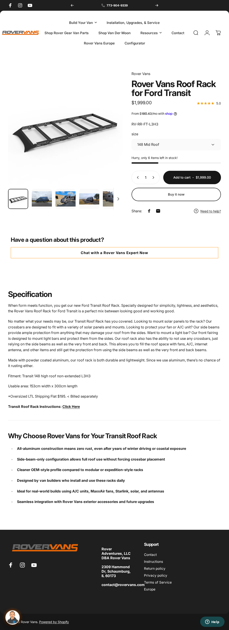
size (134, 134)
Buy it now (176, 194)
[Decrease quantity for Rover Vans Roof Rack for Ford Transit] (137, 177)
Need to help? (210, 211)
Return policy (154, 568)
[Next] (157, 5)
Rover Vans (140, 73)
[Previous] (72, 5)
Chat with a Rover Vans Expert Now (114, 252)
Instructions (153, 561)
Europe (149, 589)
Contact (150, 555)
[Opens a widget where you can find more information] (212, 622)
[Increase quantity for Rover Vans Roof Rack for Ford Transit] (154, 177)
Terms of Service (158, 582)
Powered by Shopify (54, 622)
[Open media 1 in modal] (65, 128)
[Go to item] (18, 199)
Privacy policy (155, 575)
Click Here (71, 406)
